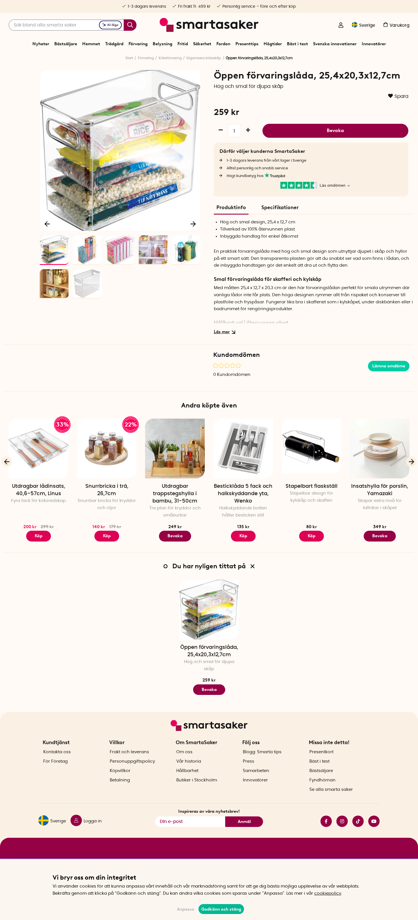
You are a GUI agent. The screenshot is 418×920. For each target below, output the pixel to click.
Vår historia (188, 761)
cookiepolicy (327, 893)
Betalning (120, 780)
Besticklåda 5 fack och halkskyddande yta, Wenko (243, 494)
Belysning (162, 43)
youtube (372, 821)
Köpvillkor (120, 771)
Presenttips (246, 43)
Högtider (273, 43)
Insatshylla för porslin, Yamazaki (379, 490)
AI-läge (112, 25)
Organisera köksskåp (203, 58)
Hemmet (91, 43)
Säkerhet (202, 43)
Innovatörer (374, 43)
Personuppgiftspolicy (132, 761)
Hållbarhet (187, 771)
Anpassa (185, 909)
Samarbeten (256, 771)
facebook (324, 821)
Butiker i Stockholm (196, 780)
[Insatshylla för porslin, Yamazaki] (379, 448)
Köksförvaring (170, 58)
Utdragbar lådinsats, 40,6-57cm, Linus (38, 490)
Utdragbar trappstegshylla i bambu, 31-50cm (174, 494)
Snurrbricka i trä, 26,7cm (106, 490)
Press (248, 761)
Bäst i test (297, 43)
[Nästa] (193, 223)
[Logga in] (341, 25)
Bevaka (335, 130)
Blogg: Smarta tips (262, 752)
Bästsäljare (65, 43)
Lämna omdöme (388, 366)
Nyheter (40, 43)
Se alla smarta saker (331, 789)
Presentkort (321, 752)
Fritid (182, 43)
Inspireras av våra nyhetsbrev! (209, 811)
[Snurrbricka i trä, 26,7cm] (106, 448)
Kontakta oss (57, 752)
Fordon (223, 43)
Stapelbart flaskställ (311, 486)
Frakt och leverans (129, 752)
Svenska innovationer (335, 43)
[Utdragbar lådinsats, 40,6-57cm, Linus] (38, 448)
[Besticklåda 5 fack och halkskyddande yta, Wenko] (243, 448)
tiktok (356, 821)
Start (129, 58)
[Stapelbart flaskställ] (311, 448)
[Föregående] (47, 223)
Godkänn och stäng (221, 909)
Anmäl (244, 821)
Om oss (184, 752)
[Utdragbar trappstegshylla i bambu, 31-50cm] (175, 448)
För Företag (55, 761)
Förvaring (138, 43)
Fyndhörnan (322, 780)
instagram (340, 821)
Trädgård (114, 43)
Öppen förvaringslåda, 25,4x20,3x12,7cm (209, 651)
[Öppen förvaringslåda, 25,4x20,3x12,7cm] (209, 609)
